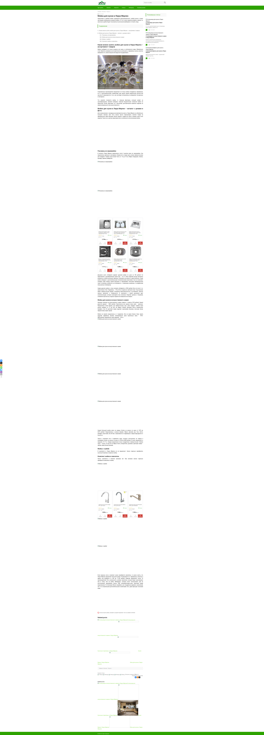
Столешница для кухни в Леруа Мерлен (154, 23)
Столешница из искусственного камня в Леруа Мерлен (156, 36)
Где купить (100, 7)
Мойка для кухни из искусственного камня (112, 37)
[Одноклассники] (137, 677)
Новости (116, 7)
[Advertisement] (120, 134)
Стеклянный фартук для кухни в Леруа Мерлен (156, 51)
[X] (139, 677)
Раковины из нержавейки (108, 35)
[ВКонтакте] (135, 677)
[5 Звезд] (122, 674)
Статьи (123, 7)
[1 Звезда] (100, 674)
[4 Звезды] (117, 674)
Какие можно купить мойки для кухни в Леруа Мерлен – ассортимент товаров (119, 30)
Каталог (109, 7)
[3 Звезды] (111, 674)
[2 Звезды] (106, 674)
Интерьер (131, 7)
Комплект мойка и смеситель (108, 41)
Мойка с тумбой (105, 39)
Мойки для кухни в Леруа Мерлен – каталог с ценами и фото (114, 33)
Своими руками (141, 7)
